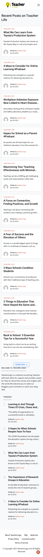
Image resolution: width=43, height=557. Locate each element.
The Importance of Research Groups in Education (23, 478)
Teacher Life (8, 29)
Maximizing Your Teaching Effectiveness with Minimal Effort (19, 168)
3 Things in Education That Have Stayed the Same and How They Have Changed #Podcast (19, 303)
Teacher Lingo (21, 51)
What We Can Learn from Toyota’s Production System (19, 34)
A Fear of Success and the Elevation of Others (18, 236)
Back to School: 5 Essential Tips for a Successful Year (19, 337)
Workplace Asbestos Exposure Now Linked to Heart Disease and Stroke (20, 101)
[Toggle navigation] (39, 5)
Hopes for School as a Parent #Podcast (20, 135)
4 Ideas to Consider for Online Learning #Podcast (20, 67)
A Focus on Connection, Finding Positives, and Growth (20, 202)
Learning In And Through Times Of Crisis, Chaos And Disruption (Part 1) (22, 407)
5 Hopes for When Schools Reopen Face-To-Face (22, 430)
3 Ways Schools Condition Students (18, 269)
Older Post (20, 364)
